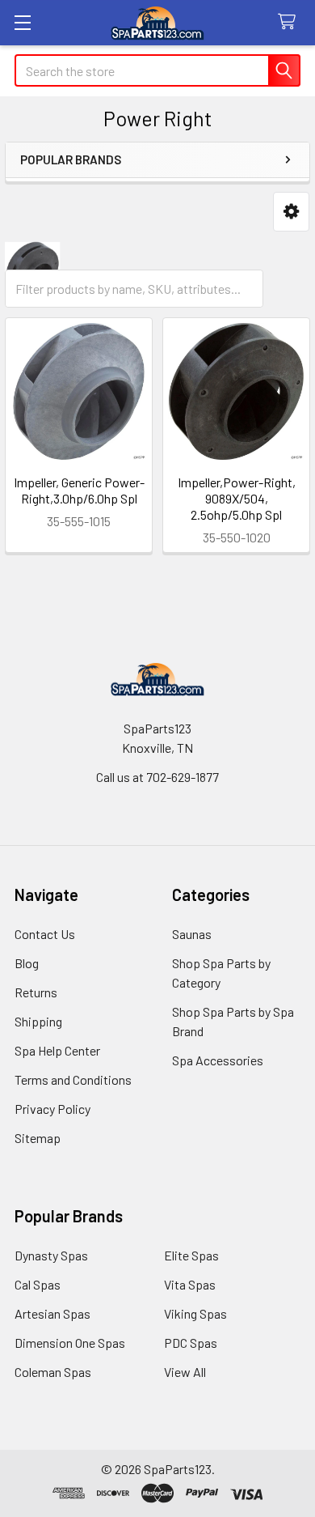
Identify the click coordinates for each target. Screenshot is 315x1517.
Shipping (38, 1021)
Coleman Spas (53, 1371)
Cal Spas (38, 1284)
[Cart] (290, 22)
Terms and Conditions (73, 1079)
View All (185, 1371)
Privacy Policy (52, 1108)
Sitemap (38, 1137)
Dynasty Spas (51, 1255)
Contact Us (45, 933)
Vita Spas (190, 1284)
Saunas (192, 933)
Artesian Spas (52, 1313)
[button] (291, 212)
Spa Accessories (217, 1060)
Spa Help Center (57, 1050)
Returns (36, 992)
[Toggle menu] (22, 22)
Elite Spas (191, 1255)
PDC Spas (190, 1342)
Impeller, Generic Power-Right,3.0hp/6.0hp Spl (79, 490)
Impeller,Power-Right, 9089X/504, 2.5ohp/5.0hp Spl (237, 498)
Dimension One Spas (70, 1342)
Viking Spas (195, 1313)
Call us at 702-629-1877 (157, 776)
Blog (27, 963)
